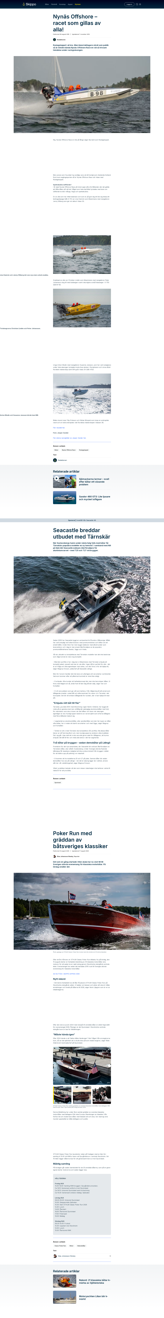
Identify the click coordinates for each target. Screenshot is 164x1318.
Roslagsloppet (83, 450)
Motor (56, 450)
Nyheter (78, 4)
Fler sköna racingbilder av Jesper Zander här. (69, 438)
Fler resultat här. (59, 428)
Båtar (47, 4)
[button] (109, 1065)
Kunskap (62, 4)
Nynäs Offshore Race (68, 450)
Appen (70, 4)
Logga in (129, 4)
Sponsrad (58, 782)
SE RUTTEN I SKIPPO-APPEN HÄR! (66, 974)
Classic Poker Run (60, 1246)
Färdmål (54, 4)
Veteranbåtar (81, 1246)
